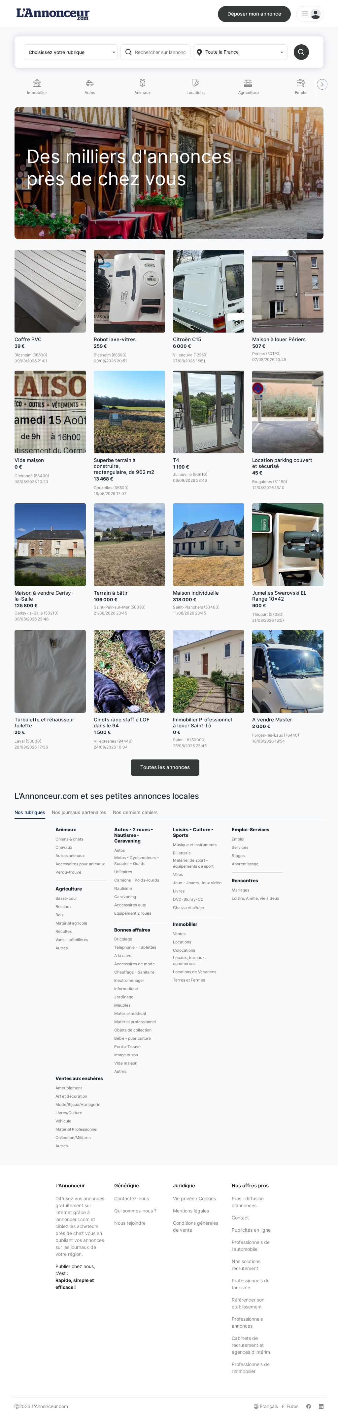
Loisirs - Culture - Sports (193, 832)
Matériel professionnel (135, 1021)
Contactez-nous (131, 1198)
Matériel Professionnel (76, 1129)
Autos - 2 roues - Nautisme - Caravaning (133, 835)
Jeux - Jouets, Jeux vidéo (197, 882)
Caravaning (125, 896)
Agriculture (68, 888)
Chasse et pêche (188, 907)
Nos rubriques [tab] (30, 812)
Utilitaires (123, 871)
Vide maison (125, 1063)
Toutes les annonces (165, 767)
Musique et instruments (195, 844)
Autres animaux (70, 855)
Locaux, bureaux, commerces (189, 960)
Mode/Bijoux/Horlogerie (77, 1104)
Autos (119, 850)
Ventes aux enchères (79, 1078)
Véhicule (63, 1120)
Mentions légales (191, 1210)
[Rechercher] (301, 52)
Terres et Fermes (189, 980)
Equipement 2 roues (132, 913)
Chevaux (63, 847)
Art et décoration (71, 1096)
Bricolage (123, 938)
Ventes (179, 933)
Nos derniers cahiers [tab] (135, 812)
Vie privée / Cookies (194, 1198)
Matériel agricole (71, 923)
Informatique (126, 988)
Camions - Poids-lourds (136, 880)
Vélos (178, 874)
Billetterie (182, 852)
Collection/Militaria (73, 1137)
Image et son (126, 1054)
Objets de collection (133, 1029)
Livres (179, 891)
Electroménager (129, 980)
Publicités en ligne (251, 1230)
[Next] (322, 84)
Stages (238, 855)
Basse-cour (66, 898)
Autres (61, 947)
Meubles (122, 1005)
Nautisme (123, 888)
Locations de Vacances (194, 971)
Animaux (65, 829)
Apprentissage (245, 863)
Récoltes (63, 931)
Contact (240, 1217)
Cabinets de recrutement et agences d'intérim (251, 1345)
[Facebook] (308, 1406)
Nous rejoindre (130, 1223)
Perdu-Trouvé (127, 1046)
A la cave (122, 955)
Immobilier (185, 924)
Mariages (240, 890)
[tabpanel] (169, 988)
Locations (182, 941)
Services (240, 847)
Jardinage (123, 996)
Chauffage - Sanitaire (134, 972)
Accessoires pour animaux (80, 863)
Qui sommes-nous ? (135, 1210)
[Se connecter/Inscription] (309, 14)
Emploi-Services (250, 829)
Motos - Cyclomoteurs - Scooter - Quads (136, 860)
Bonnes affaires (132, 930)
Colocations (184, 950)
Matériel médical (130, 1013)
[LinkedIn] (321, 1406)
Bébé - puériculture (132, 1038)
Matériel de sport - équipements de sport (193, 863)
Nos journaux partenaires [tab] (79, 812)
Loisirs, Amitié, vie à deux (255, 898)
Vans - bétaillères (71, 939)
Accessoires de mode (134, 963)
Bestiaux (63, 906)
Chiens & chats (69, 839)
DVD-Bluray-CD (188, 899)
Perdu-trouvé (68, 872)
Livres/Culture (68, 1112)
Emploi (238, 839)
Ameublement (68, 1087)
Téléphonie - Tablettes (135, 947)
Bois (59, 914)
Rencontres (245, 880)
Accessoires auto (130, 904)
